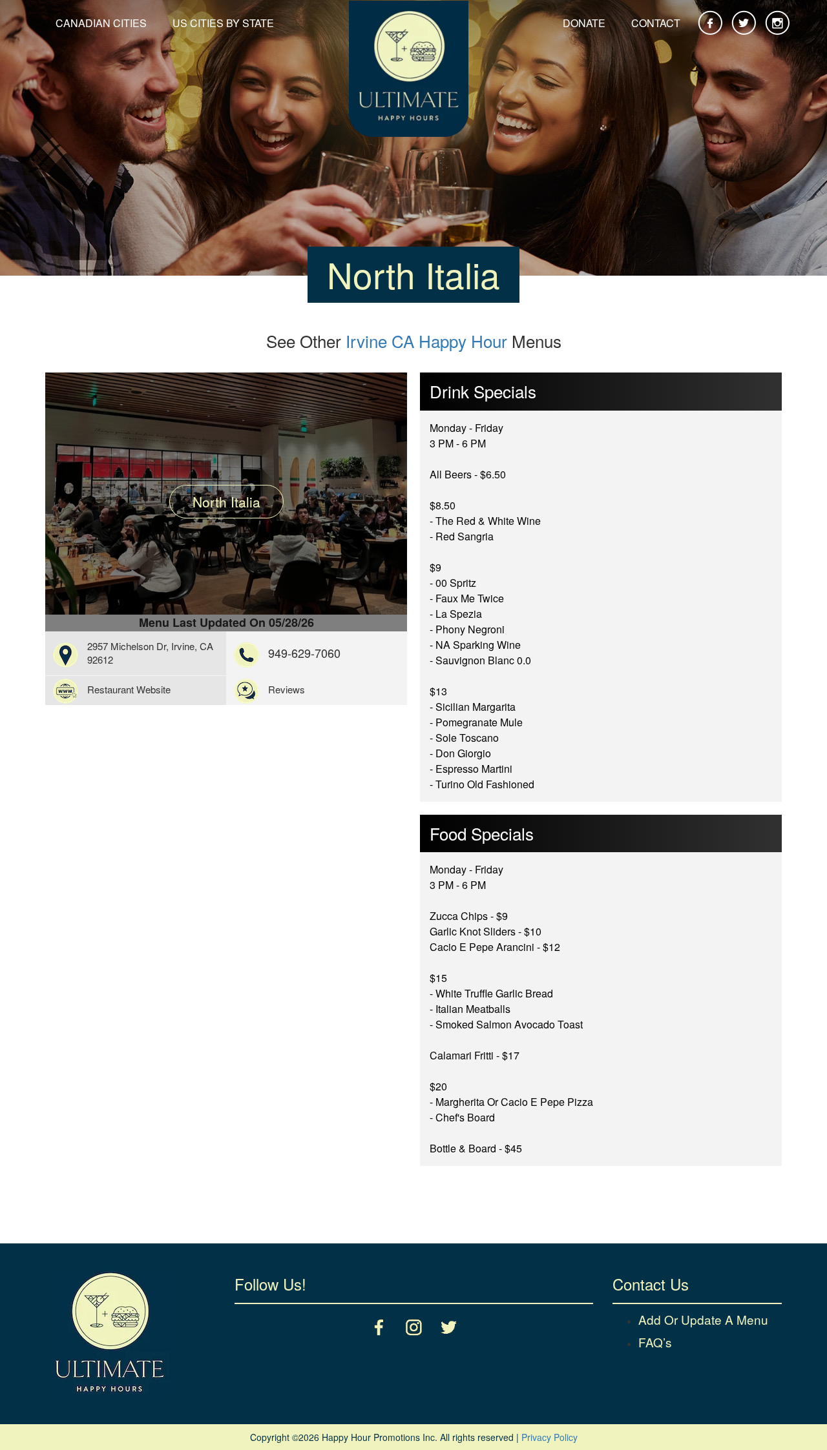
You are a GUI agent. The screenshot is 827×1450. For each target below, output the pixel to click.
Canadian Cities (101, 22)
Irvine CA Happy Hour (426, 340)
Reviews (286, 689)
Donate (584, 22)
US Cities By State (223, 22)
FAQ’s (655, 1342)
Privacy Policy (549, 1437)
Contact (655, 22)
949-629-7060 (304, 652)
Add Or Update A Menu (703, 1319)
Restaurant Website (129, 689)
